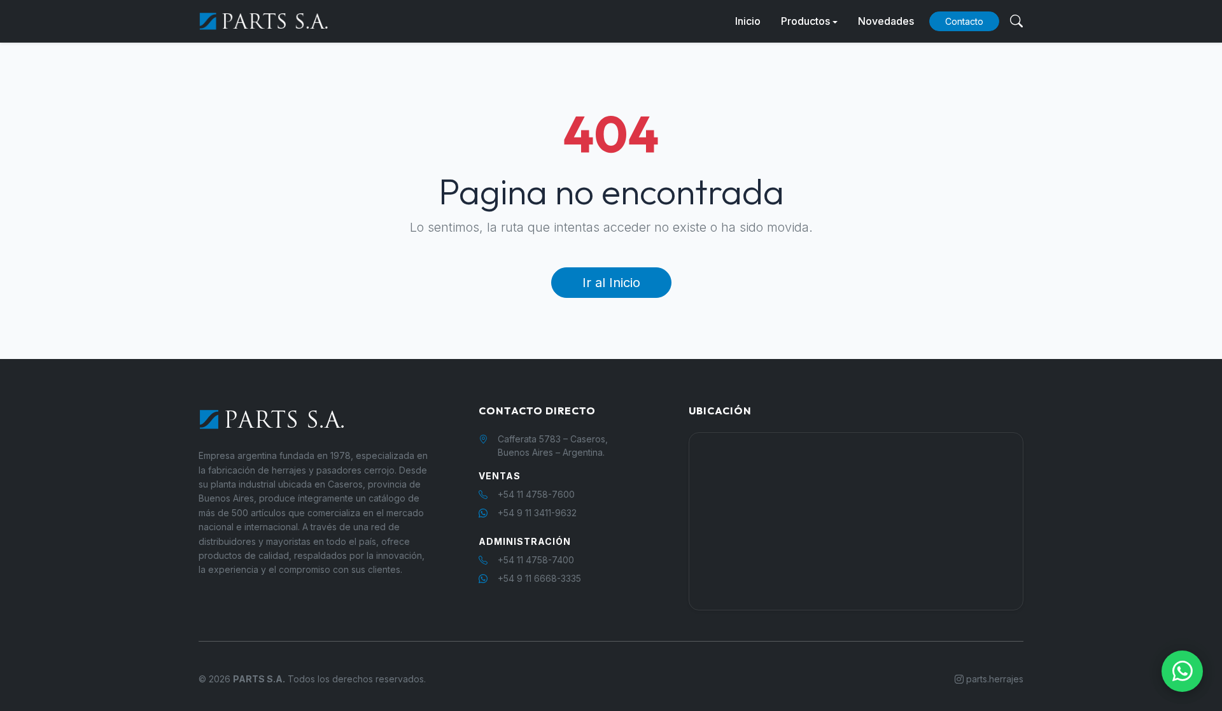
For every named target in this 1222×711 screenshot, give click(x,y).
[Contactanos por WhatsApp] (1182, 671)
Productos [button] (805, 21)
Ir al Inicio (611, 282)
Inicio (748, 21)
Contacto (964, 21)
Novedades (886, 21)
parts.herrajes (993, 678)
